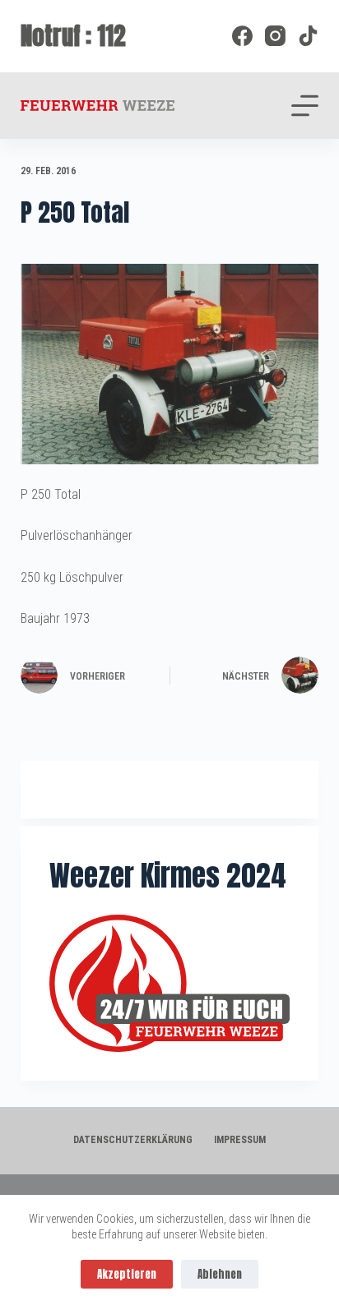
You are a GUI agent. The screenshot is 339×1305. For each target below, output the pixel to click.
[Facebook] (242, 35)
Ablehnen (219, 1274)
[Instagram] (275, 35)
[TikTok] (308, 35)
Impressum (240, 1140)
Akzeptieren (126, 1274)
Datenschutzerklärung (133, 1140)
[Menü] (304, 105)
